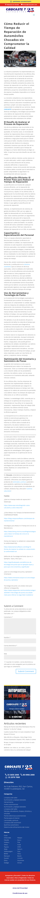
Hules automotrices (11, 804)
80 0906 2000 (29, 775)
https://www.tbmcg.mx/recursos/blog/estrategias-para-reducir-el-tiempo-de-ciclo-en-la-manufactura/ (20, 534)
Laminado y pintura (11, 820)
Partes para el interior (12, 818)
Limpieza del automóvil (12, 822)
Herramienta (8, 802)
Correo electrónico (10, 645)
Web (5, 654)
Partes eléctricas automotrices (15, 816)
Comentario (8, 617)
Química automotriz (11, 825)
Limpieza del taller (10, 798)
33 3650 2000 (13, 775)
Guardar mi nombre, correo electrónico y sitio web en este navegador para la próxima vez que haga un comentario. (19, 664)
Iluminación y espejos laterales (15, 800)
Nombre (7, 637)
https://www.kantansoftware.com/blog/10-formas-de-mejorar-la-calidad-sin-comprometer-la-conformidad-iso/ (19, 549)
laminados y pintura (19, 482)
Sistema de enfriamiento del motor (16, 827)
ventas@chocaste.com (30, 4)
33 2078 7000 (14, 777)
